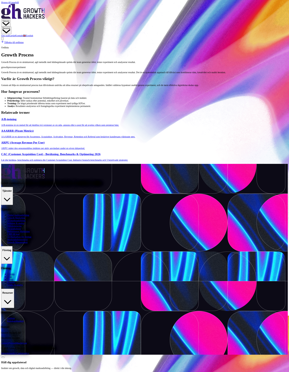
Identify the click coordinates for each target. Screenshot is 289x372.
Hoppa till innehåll (10, 2)
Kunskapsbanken (15, 321)
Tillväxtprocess (14, 226)
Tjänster (5, 21)
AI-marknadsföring (16, 220)
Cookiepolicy (22, 353)
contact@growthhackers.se (14, 343)
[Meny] (2, 38)
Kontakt (19, 35)
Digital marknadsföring (18, 215)
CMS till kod (13, 234)
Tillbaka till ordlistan (14, 42)
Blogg (10, 279)
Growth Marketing (16, 218)
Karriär (11, 35)
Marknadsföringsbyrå (17, 239)
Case (9, 276)
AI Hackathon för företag (19, 237)
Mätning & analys (15, 223)
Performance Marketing (18, 231)
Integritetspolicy (8, 353)
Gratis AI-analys (15, 285)
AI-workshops (14, 228)
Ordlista (11, 318)
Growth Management (17, 242)
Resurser (6, 28)
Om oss (4, 35)
